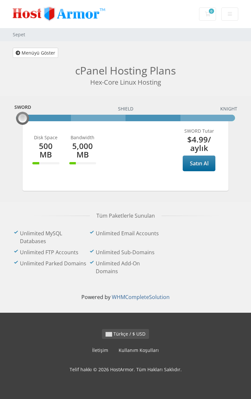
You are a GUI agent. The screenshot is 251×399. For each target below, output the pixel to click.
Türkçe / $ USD (128, 334)
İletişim (100, 350)
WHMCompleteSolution (141, 297)
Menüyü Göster (37, 53)
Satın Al (199, 163)
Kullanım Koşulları (139, 350)
